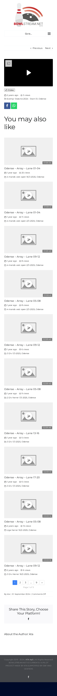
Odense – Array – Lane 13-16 (21, 433)
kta (8, 594)
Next (48, 48)
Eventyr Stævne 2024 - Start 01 (22, 99)
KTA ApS (29, 659)
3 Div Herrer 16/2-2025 (18, 574)
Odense (42, 99)
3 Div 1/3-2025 (14, 353)
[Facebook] (7, 106)
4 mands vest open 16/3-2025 (21, 177)
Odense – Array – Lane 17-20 (22, 477)
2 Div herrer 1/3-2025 (17, 397)
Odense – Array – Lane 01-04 (22, 168)
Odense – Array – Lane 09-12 (22, 256)
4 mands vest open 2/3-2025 (21, 221)
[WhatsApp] (14, 106)
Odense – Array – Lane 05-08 (22, 300)
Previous (37, 48)
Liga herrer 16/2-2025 (17, 530)
